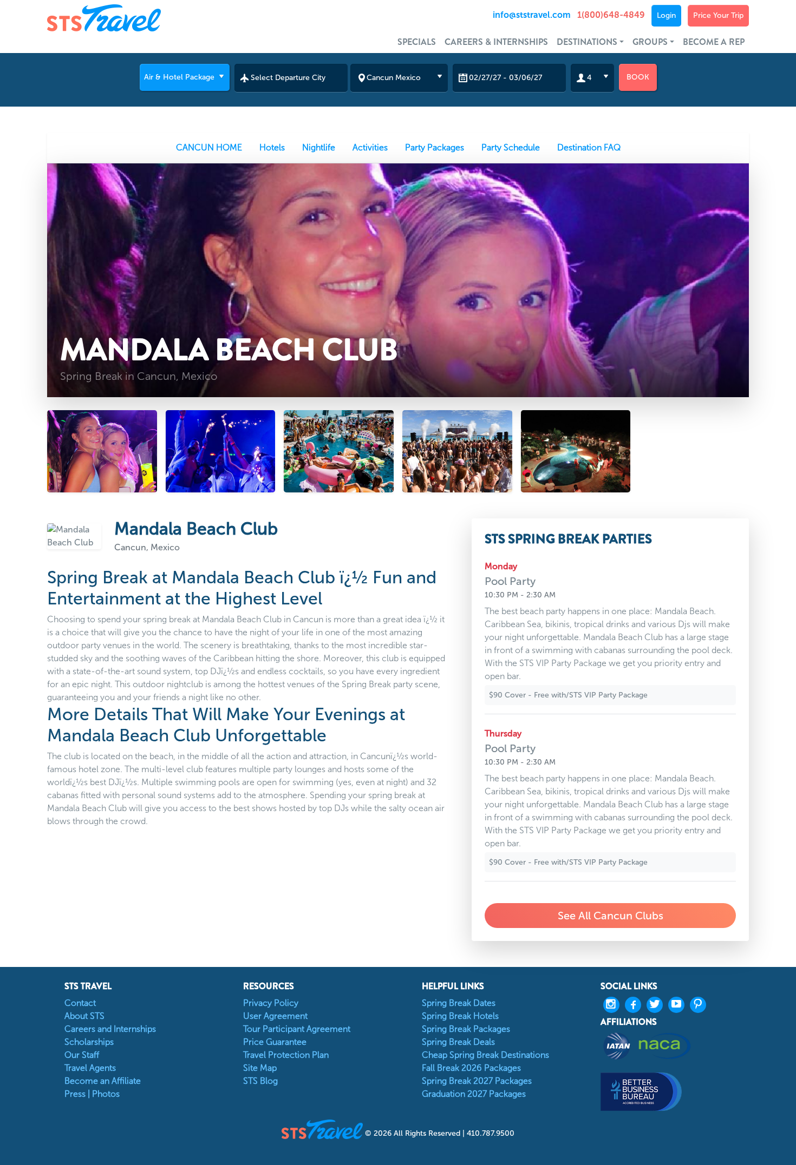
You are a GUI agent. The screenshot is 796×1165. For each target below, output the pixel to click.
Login (666, 15)
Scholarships (89, 1042)
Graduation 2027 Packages (474, 1094)
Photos (106, 1094)
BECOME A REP (714, 42)
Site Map (260, 1068)
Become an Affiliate (102, 1081)
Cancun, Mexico (147, 547)
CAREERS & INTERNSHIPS (496, 42)
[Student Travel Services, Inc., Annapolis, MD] (675, 1091)
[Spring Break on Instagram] (614, 1005)
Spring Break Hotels (460, 1016)
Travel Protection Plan (286, 1055)
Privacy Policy (270, 1003)
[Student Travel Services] (135, 17)
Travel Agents (90, 1068)
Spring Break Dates (458, 1003)
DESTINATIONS (587, 42)
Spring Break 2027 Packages (477, 1081)
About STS (84, 1016)
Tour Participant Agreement (296, 1029)
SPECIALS (416, 42)
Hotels (272, 147)
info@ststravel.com (532, 15)
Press (75, 1094)
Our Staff (81, 1055)
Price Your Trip (718, 15)
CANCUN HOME (209, 147)
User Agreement (275, 1016)
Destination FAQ (589, 147)
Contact (80, 1003)
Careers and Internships (110, 1029)
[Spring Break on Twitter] (657, 1005)
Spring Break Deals (458, 1042)
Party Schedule (510, 147)
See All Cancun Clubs (610, 915)
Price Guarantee (274, 1042)
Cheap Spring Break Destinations (485, 1055)
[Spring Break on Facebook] (636, 1005)
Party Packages (434, 147)
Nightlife (318, 147)
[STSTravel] (323, 1129)
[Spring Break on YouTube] (679, 1005)
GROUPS (650, 42)
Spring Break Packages (466, 1029)
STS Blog (260, 1081)
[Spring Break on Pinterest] (701, 1005)
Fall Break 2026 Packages (471, 1068)
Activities (370, 147)
